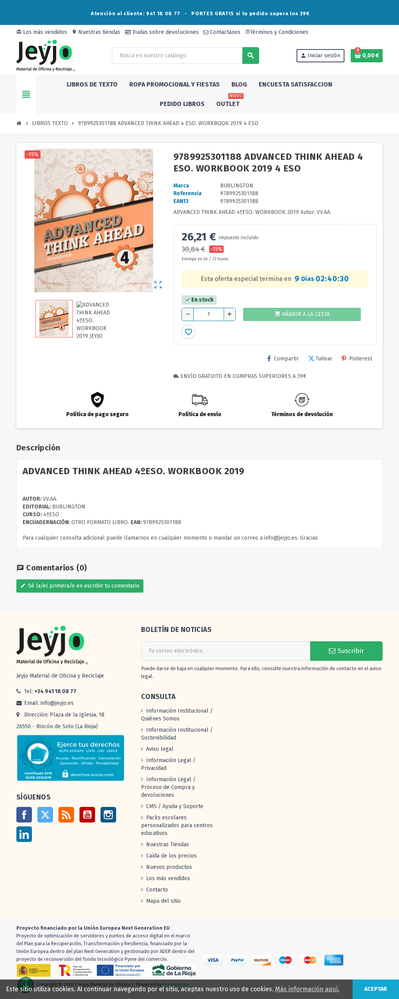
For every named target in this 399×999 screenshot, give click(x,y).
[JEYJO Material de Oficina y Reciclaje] (45, 55)
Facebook (24, 814)
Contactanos (224, 32)
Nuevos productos (169, 867)
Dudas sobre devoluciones (165, 32)
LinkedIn (24, 834)
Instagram (108, 814)
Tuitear (324, 358)
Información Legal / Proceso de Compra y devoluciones (168, 787)
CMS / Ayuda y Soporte (174, 806)
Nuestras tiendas (96, 32)
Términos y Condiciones (276, 32)
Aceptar (375, 989)
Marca (181, 185)
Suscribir (349, 651)
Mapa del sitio (163, 901)
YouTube (87, 814)
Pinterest (360, 358)
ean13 (181, 201)
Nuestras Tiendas (167, 844)
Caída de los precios (171, 856)
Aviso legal (159, 749)
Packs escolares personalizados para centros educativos (177, 825)
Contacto (157, 889)
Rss (66, 814)
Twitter (45, 814)
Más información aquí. (307, 989)
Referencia (187, 193)
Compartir (286, 358)
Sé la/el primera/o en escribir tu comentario (79, 585)
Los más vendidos (41, 32)
